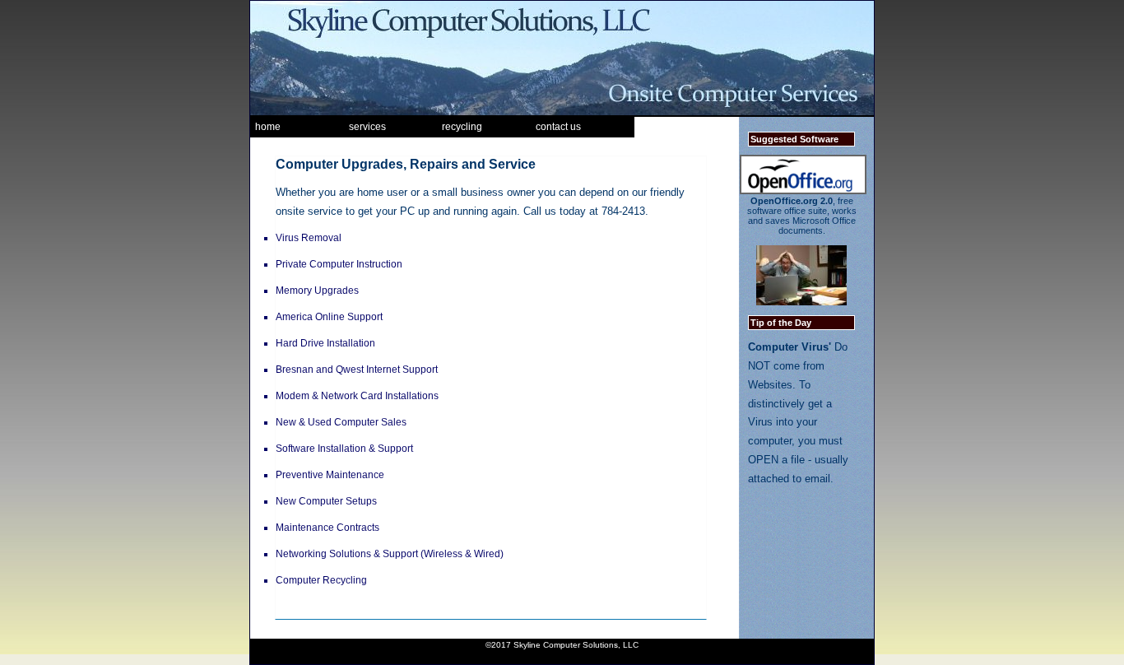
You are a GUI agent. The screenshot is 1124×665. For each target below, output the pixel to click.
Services (367, 127)
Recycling (462, 127)
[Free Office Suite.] (803, 191)
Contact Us (558, 127)
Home (268, 127)
